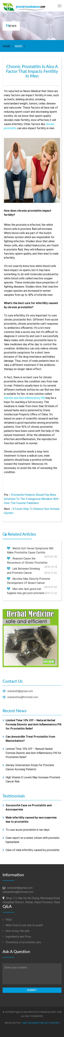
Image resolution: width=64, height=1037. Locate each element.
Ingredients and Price (18, 936)
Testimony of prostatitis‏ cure (23, 942)
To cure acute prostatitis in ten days (27, 829)
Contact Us (13, 681)
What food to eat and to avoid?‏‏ (24, 925)
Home (6, 46)
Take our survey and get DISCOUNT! (41, 1023)
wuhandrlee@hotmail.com (22, 697)
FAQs (8, 919)
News (18, 46)
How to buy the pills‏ (17, 931)
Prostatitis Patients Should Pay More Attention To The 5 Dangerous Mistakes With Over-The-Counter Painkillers (31, 499)
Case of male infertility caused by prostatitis (32, 850)
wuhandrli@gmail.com (20, 691)
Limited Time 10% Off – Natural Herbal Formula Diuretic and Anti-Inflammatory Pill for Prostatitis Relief (33, 753)
